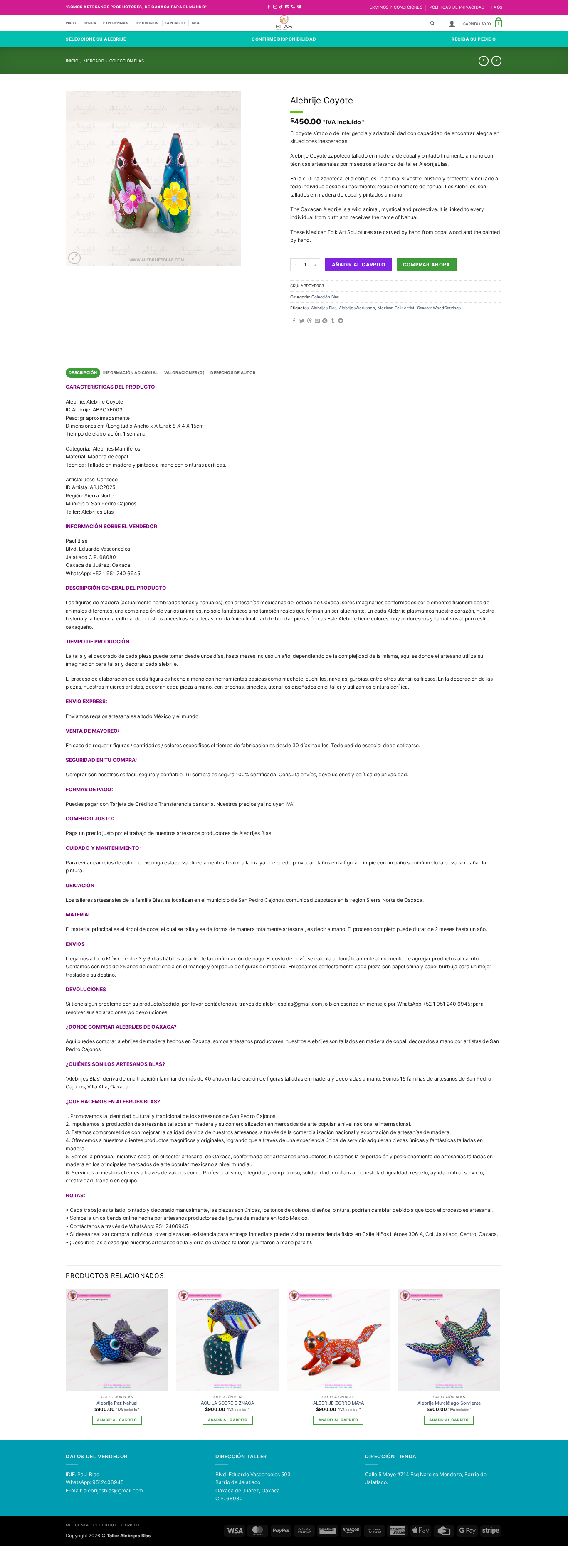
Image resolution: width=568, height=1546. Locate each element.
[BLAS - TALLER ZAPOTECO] (284, 23)
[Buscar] (432, 23)
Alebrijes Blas (323, 307)
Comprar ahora (426, 265)
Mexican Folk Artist (396, 307)
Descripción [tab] (83, 372)
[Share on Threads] (309, 321)
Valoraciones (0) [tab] (184, 372)
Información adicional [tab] (130, 372)
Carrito (130, 1525)
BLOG (196, 23)
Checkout (105, 1525)
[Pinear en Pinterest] (324, 321)
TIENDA (89, 23)
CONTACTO (175, 23)
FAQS (496, 7)
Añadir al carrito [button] (116, 1420)
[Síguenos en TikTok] (281, 7)
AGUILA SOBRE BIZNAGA (227, 1403)
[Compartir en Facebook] (293, 321)
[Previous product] (496, 61)
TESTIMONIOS (146, 23)
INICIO (71, 23)
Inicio (72, 61)
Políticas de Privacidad (457, 7)
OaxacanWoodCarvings (439, 307)
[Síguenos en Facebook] (269, 7)
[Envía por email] (317, 321)
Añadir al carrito (358, 265)
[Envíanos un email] (287, 7)
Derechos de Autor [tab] (232, 372)
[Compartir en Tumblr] (332, 321)
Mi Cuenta (77, 1525)
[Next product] (484, 61)
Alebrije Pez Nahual (117, 1403)
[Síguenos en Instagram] (275, 7)
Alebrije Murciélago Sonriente (449, 1403)
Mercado (94, 61)
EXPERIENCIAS (115, 23)
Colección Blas (126, 61)
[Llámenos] (293, 7)
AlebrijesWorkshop (357, 307)
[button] (452, 24)
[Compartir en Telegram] (340, 321)
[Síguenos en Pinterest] (299, 7)
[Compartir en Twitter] (301, 321)
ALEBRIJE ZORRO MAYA (338, 1403)
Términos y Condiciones (394, 7)
